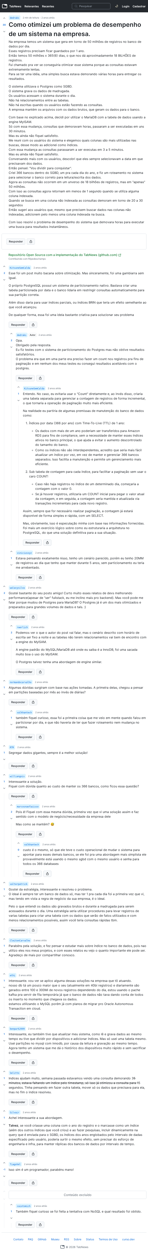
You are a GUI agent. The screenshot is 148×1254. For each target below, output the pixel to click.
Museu (55, 1239)
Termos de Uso (108, 1239)
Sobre (77, 1239)
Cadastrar (139, 6)
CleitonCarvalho (20, 940)
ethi (12, 975)
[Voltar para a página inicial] (62, 1246)
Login (126, 6)
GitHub (42, 1239)
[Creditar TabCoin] (4, 18)
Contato (18, 1239)
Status (90, 1239)
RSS (66, 1239)
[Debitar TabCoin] (4, 31)
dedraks (14, 18)
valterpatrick (18, 884)
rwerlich (22, 627)
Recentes (48, 6)
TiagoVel (15, 1164)
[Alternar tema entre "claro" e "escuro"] (117, 6)
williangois (17, 776)
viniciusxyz (24, 553)
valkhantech (24, 712)
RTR (12, 747)
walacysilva (17, 588)
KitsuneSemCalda (20, 268)
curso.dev (128, 1239)
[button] (4, 433)
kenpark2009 (17, 1029)
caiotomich (23, 1206)
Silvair (14, 1112)
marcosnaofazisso (28, 806)
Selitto (14, 1073)
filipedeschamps (37, 258)
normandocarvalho (20, 682)
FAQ (30, 1239)
